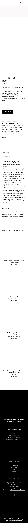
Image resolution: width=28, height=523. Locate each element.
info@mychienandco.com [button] (17, 490)
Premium (5, 135)
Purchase (8, 111)
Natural (17, 133)
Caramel (20, 125)
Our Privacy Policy (14, 435)
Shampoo (14, 121)
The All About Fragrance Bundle (14, 260)
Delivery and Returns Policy (14, 439)
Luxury (10, 133)
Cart (14, 469)
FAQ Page (14, 434)
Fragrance (6, 121)
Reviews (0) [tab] (6, 157)
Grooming (5, 131)
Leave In (12, 131)
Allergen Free (11, 123)
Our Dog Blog (14, 465)
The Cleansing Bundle (14, 297)
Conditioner (15, 120)
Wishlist (14, 471)
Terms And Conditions (14, 437)
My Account (14, 467)
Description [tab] (6, 152)
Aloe (18, 123)
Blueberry (12, 125)
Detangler (10, 129)
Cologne (5, 127)
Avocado (5, 125)
